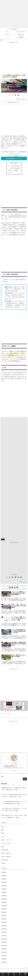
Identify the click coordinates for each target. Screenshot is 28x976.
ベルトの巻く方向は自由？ (14, 165)
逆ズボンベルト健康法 (13, 170)
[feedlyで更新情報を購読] (13, 770)
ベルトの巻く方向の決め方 (14, 168)
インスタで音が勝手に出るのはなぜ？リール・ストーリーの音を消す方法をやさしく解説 (13, 802)
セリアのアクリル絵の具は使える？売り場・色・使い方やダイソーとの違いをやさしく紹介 (13, 795)
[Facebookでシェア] (12, 95)
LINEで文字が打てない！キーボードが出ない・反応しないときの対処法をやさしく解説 (14, 816)
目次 (12, 163)
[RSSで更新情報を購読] (15, 770)
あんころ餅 (14, 763)
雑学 (3, 539)
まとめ (10, 172)
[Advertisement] (14, 14)
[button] (18, 95)
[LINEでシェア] (15, 95)
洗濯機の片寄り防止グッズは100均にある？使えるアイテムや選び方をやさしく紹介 (13, 788)
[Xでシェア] (9, 95)
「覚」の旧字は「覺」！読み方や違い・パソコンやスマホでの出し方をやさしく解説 (13, 809)
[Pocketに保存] (15, 577)
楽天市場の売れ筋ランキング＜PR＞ (14, 158)
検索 (2, 776)
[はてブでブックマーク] (12, 577)
